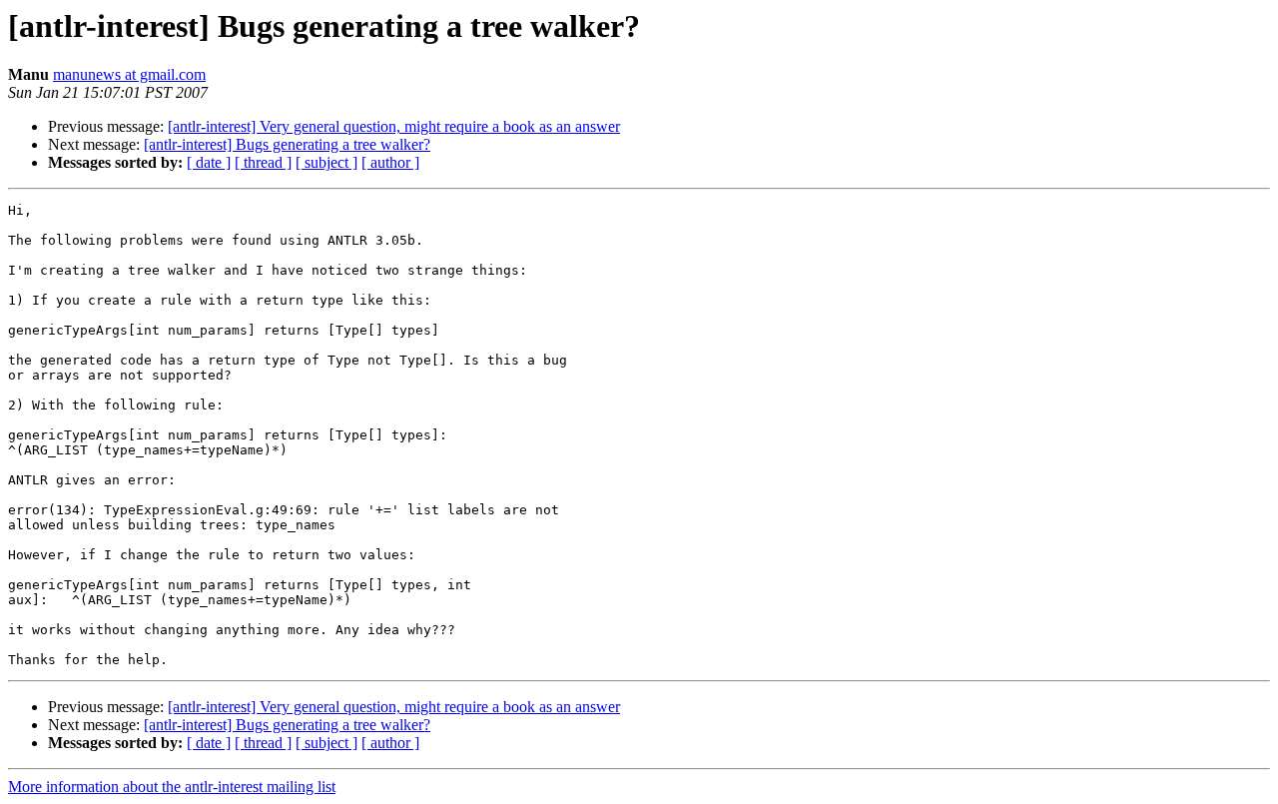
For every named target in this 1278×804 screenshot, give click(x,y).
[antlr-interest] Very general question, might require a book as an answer (394, 126)
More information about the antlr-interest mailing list (171, 786)
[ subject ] (326, 162)
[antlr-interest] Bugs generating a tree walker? (287, 144)
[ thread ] (263, 162)
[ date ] (209, 162)
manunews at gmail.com (129, 74)
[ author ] (390, 162)
